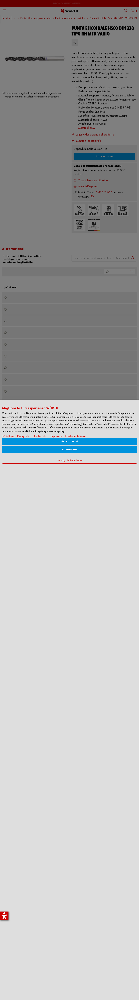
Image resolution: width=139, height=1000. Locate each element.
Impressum (56, 436)
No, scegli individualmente (69, 460)
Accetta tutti (69, 441)
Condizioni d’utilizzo (75, 436)
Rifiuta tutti (69, 449)
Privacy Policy (24, 436)
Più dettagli (8, 436)
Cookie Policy (41, 436)
